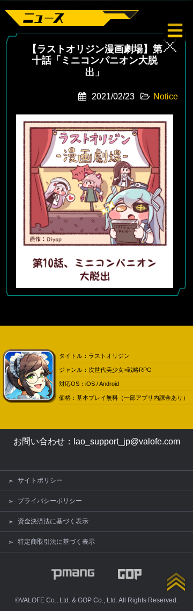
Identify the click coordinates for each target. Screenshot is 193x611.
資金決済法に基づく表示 (53, 521)
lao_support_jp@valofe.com (126, 441)
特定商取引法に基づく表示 (56, 541)
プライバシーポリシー (50, 501)
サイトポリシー (40, 480)
